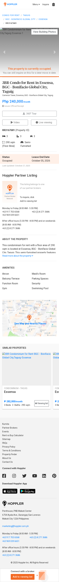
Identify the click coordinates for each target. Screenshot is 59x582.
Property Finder (9, 454)
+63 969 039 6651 (10, 541)
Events (5, 431)
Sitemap (6, 439)
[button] (4, 52)
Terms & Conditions (11, 450)
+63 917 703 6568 (10, 537)
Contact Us (7, 462)
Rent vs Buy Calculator (13, 435)
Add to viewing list (22, 576)
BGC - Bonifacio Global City (20, 19)
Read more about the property (17, 256)
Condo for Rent (11, 15)
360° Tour (30, 113)
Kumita (5, 424)
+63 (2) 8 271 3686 (38, 537)
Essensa (43, 19)
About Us (6, 458)
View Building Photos (44, 31)
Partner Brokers (9, 428)
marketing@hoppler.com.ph (15, 526)
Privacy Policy (8, 447)
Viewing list (42, 403)
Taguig (26, 15)
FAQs (4, 443)
